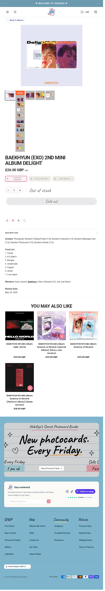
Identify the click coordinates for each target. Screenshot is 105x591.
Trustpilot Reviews (62, 533)
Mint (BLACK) (65, 179)
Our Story (33, 547)
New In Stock (10, 533)
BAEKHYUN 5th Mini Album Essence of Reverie (83, 345)
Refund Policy (85, 533)
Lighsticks (9, 554)
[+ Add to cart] (62, 336)
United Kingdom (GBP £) (17, 566)
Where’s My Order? (37, 526)
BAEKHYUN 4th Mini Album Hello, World (19, 345)
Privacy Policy (85, 526)
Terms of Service (86, 547)
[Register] (49, 501)
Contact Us (34, 540)
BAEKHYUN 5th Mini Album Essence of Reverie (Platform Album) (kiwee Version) (20, 400)
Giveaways (59, 540)
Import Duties (35, 554)
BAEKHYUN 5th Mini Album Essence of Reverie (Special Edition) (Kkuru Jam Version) (51, 348)
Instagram (58, 526)
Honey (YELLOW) (41, 179)
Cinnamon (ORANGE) (17, 179)
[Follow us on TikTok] (72, 491)
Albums (8, 547)
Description (11, 233)
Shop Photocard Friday (50, 468)
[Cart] (95, 12)
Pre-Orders (9, 526)
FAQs (31, 533)
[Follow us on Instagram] (68, 491)
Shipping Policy (85, 540)
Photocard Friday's (13, 540)
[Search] (15, 12)
